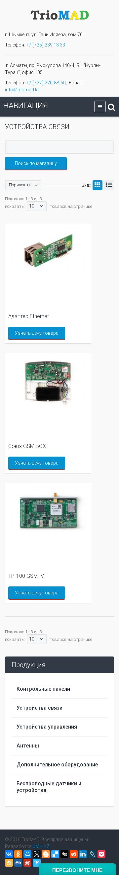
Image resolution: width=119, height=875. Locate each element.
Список (109, 185)
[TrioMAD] (59, 14)
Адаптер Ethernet (28, 316)
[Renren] (18, 863)
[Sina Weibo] (27, 863)
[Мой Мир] (27, 854)
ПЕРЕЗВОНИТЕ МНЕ (77, 870)
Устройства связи (39, 708)
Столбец (97, 185)
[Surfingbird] (37, 863)
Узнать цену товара (37, 333)
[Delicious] (55, 854)
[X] (37, 854)
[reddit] (74, 854)
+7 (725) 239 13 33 (45, 44)
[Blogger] (46, 854)
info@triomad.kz (22, 89)
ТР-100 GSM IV (26, 576)
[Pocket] (101, 854)
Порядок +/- (20, 184)
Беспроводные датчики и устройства (49, 786)
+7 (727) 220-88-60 (46, 82)
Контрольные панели (43, 689)
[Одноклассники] (18, 854)
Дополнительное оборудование (57, 764)
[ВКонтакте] (9, 854)
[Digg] (64, 854)
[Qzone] (9, 863)
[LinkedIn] (83, 854)
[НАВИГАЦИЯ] (100, 106)
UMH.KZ (41, 846)
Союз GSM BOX (27, 446)
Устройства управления (47, 727)
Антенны (28, 746)
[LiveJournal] (92, 854)
